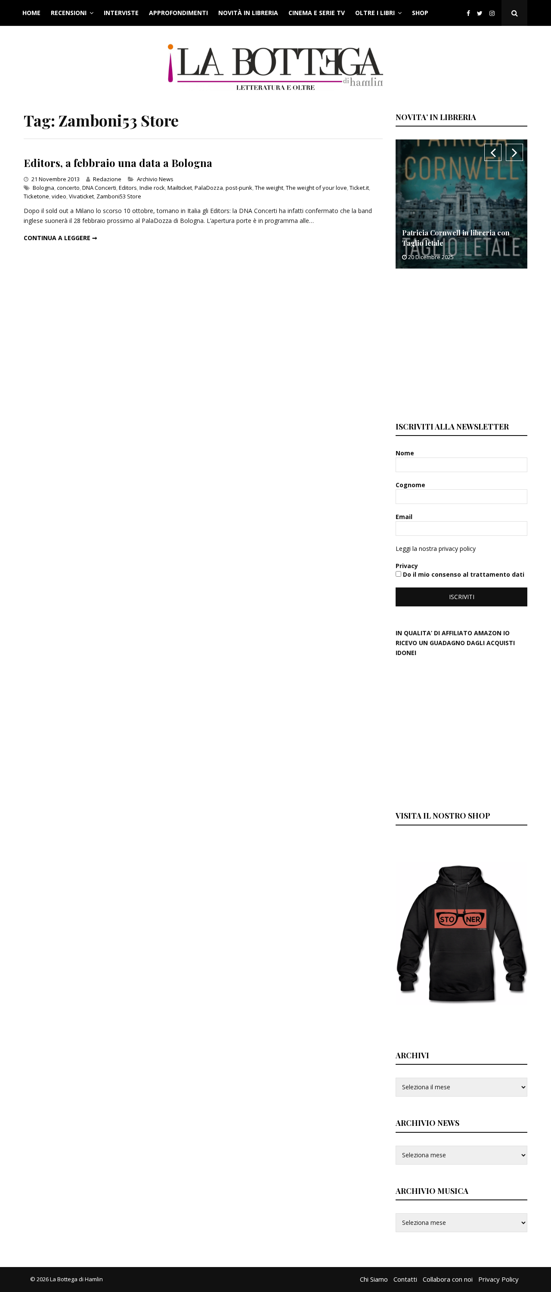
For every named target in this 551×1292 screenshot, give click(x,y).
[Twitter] (480, 13)
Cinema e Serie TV (316, 13)
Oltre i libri (375, 13)
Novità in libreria (248, 13)
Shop (420, 13)
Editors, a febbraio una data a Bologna (118, 163)
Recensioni (69, 13)
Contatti (405, 1279)
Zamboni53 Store (118, 196)
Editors (128, 188)
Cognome (411, 485)
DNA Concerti (99, 188)
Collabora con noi (448, 1279)
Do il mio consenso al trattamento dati (462, 574)
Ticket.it (359, 188)
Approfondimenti (178, 13)
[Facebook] (468, 13)
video (59, 196)
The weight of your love (316, 188)
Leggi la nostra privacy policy (436, 548)
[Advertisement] (460, 344)
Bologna (43, 188)
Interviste (121, 13)
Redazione (107, 179)
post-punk (239, 188)
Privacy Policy (498, 1279)
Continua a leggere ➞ (60, 238)
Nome (406, 453)
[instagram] (493, 13)
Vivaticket (81, 196)
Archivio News (155, 179)
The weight (269, 188)
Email (405, 517)
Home (31, 13)
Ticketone (36, 196)
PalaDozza (209, 188)
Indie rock (152, 188)
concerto (68, 188)
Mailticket (179, 188)
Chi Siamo (374, 1279)
